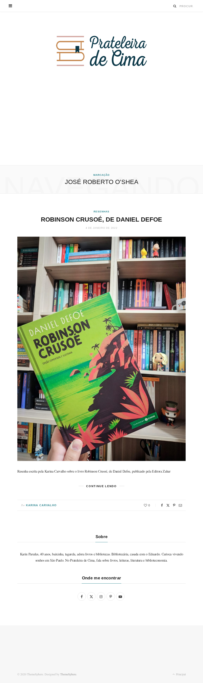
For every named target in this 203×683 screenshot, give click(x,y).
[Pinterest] (174, 505)
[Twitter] (168, 505)
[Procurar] (175, 6)
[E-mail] (180, 505)
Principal (180, 674)
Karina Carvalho (41, 505)
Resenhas (101, 211)
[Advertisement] (101, 128)
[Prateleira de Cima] (101, 51)
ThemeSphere (68, 674)
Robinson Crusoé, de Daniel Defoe (101, 219)
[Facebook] (162, 505)
